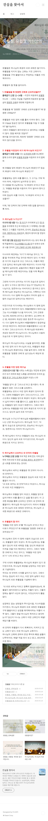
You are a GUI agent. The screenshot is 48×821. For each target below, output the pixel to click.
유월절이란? (10, 692)
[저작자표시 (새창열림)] (28, 674)
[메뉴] (43, 5)
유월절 (7, 684)
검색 (38, 5)
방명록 (22, 14)
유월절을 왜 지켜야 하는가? (15, 701)
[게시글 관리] (13, 674)
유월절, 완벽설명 (11, 688)
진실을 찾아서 (13, 5)
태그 (12, 14)
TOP (43, 813)
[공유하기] (10, 674)
